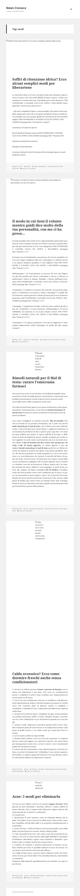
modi (61, 166)
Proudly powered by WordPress (22, 892)
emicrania (55, 509)
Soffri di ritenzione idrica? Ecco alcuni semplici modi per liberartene (39, 83)
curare (49, 509)
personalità (56, 339)
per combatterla (17, 877)
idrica (57, 166)
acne (49, 875)
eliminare (60, 875)
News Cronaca (16, 8)
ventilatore (19, 771)
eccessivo (58, 769)
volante (63, 339)
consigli (51, 166)
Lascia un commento (29, 168)
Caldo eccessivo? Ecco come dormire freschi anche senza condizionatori (36, 677)
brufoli (54, 875)
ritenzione (15, 168)
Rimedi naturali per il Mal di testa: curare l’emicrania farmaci (36, 382)
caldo (42, 769)
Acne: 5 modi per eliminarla (36, 796)
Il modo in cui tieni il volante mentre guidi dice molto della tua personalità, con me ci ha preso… (37, 227)
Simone (28, 166)
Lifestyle (36, 339)
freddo (64, 769)
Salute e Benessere (40, 166)
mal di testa (63, 509)
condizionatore (49, 769)
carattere (45, 339)
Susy (26, 509)
